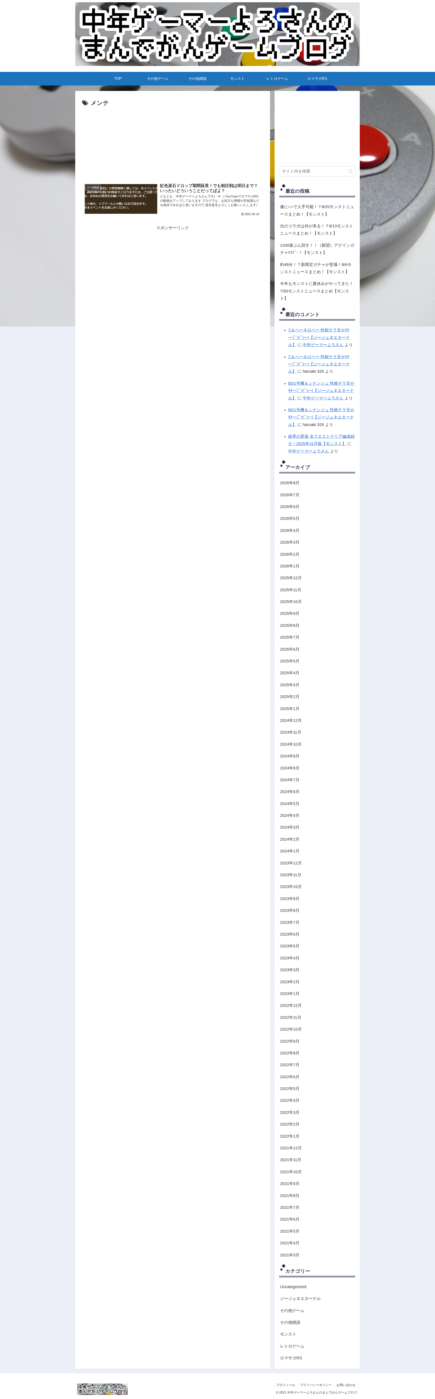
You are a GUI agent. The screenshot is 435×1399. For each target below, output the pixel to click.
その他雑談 (290, 1322)
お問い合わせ (345, 1385)
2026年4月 (290, 530)
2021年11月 (290, 1160)
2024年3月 (290, 827)
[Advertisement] (172, 121)
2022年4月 (290, 1100)
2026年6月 (290, 506)
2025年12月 (291, 578)
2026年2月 (290, 554)
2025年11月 (290, 590)
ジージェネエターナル (300, 1298)
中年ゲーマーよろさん (323, 345)
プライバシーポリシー (316, 1385)
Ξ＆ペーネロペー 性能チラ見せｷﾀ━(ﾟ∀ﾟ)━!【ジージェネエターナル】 (319, 337)
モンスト (288, 1334)
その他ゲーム (292, 1310)
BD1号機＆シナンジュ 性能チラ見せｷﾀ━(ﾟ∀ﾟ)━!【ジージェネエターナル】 (321, 390)
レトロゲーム (292, 1346)
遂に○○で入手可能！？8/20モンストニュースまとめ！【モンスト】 (317, 210)
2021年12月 (291, 1148)
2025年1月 (290, 708)
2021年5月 (290, 1231)
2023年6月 (290, 934)
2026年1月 (290, 566)
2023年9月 (290, 898)
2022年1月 (290, 1136)
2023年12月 (291, 863)
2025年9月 (290, 613)
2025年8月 (290, 625)
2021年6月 (290, 1219)
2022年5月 (290, 1088)
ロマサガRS (291, 1358)
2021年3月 (290, 1255)
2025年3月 (290, 685)
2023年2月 (290, 982)
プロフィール (285, 1385)
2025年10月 (291, 601)
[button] (351, 171)
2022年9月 (290, 1041)
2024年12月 (291, 720)
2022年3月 (290, 1112)
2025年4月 (290, 673)
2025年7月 (290, 637)
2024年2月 (290, 839)
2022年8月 (290, 1053)
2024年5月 (290, 803)
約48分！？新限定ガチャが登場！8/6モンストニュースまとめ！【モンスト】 (315, 268)
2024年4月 (290, 815)
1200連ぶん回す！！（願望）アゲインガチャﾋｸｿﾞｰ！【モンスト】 (317, 249)
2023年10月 (291, 886)
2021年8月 (290, 1195)
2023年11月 (290, 875)
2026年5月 (290, 518)
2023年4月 (290, 958)
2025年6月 (290, 649)
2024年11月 (290, 732)
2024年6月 (290, 791)
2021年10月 (291, 1172)
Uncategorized (293, 1287)
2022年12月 (291, 1005)
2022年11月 (290, 1017)
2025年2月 (290, 696)
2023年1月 (290, 993)
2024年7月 (290, 780)
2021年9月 (290, 1183)
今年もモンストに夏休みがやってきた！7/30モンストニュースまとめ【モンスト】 (316, 291)
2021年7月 (290, 1207)
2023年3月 (290, 970)
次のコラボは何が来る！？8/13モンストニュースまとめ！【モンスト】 (316, 230)
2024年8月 (290, 768)
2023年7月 (290, 922)
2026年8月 (290, 483)
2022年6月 (290, 1077)
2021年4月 (290, 1243)
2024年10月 (291, 744)
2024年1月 (290, 851)
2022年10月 (291, 1029)
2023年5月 (290, 946)
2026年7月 (290, 495)
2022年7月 (290, 1065)
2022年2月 (290, 1124)
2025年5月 (290, 661)
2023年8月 (290, 910)
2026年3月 (290, 542)
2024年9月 (290, 756)
